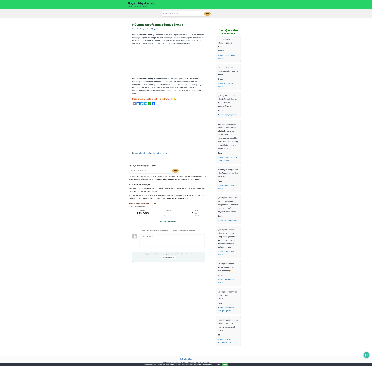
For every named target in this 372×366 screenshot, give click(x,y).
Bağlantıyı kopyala (168, 257)
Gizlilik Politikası (186, 359)
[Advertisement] (168, 61)
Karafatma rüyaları (160, 153)
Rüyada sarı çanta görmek (227, 220)
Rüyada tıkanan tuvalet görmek (226, 252)
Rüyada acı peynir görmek (227, 115)
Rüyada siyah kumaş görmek (225, 84)
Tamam (225, 364)
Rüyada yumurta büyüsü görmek (226, 281)
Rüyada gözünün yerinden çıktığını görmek (227, 158)
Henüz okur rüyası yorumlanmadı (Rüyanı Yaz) (146, 29)
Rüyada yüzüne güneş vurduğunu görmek (226, 309)
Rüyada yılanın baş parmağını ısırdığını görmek (228, 340)
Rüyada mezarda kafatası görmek (227, 56)
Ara (207, 13)
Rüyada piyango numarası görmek (227, 186)
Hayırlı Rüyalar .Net (142, 3)
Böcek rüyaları (146, 153)
